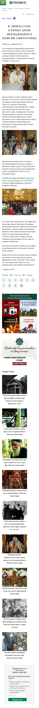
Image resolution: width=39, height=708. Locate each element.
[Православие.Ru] (17, 2)
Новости (4, 10)
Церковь (10, 8)
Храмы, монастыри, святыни (22, 8)
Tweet (3, 18)
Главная (4, 8)
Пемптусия (15, 60)
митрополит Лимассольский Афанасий (18, 179)
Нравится (9, 18)
